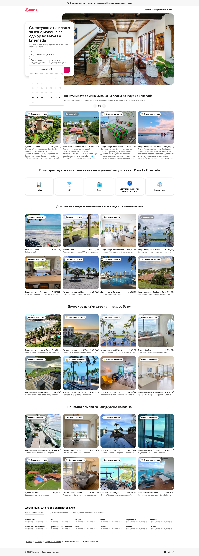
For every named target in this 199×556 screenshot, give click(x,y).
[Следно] (104, 106)
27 (46, 98)
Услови (56, 552)
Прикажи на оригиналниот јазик (119, 3)
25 (37, 98)
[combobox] (49, 54)
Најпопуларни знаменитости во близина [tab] (88, 513)
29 (55, 98)
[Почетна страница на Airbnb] (31, 9)
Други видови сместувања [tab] (58, 513)
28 (51, 98)
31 (33, 102)
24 (33, 98)
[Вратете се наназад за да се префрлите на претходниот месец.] (33, 69)
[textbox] (39, 62)
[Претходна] (95, 106)
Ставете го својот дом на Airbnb (158, 9)
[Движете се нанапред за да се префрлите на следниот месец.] (60, 69)
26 (42, 98)
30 (60, 98)
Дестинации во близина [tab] (34, 513)
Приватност (46, 552)
